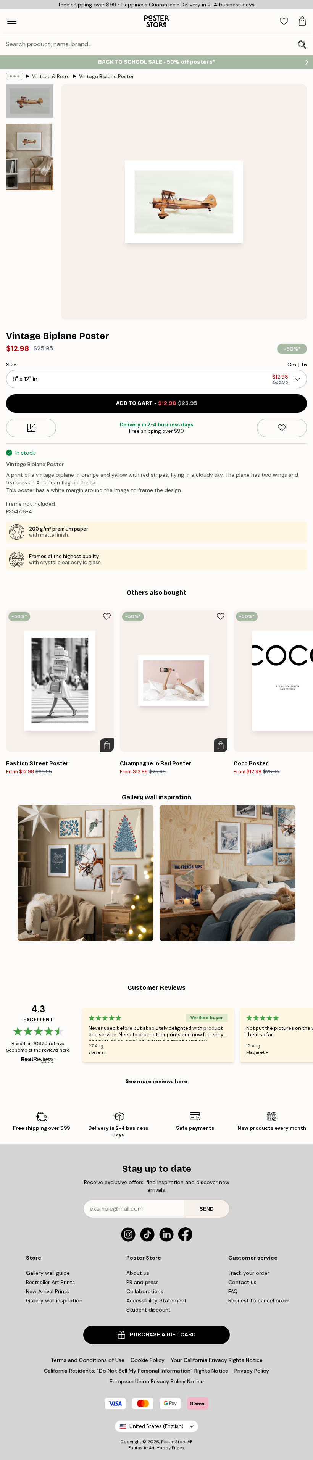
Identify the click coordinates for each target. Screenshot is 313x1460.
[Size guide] (31, 428)
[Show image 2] (29, 157)
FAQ (233, 1291)
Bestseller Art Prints (50, 1282)
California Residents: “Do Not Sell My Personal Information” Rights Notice (136, 1370)
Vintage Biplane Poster (106, 76)
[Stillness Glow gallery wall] (85, 873)
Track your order (248, 1273)
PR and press (142, 1282)
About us (137, 1273)
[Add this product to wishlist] (282, 428)
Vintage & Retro (51, 76)
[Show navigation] (12, 21)
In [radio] (304, 364)
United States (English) (156, 1426)
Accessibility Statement (156, 1300)
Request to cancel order (258, 1300)
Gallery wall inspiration (54, 1300)
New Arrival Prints (47, 1291)
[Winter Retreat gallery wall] (227, 873)
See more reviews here (156, 1081)
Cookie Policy (148, 1360)
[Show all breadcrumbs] (14, 76)
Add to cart (156, 403)
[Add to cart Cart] (107, 745)
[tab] (284, 22)
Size (11, 364)
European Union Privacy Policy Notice (157, 1381)
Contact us (242, 1282)
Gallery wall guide (48, 1273)
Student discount (148, 1309)
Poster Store (173, 1441)
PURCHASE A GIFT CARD (163, 1334)
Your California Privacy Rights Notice (217, 1360)
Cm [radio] (291, 364)
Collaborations (144, 1291)
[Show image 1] (29, 101)
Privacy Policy (251, 1370)
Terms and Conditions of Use (87, 1360)
